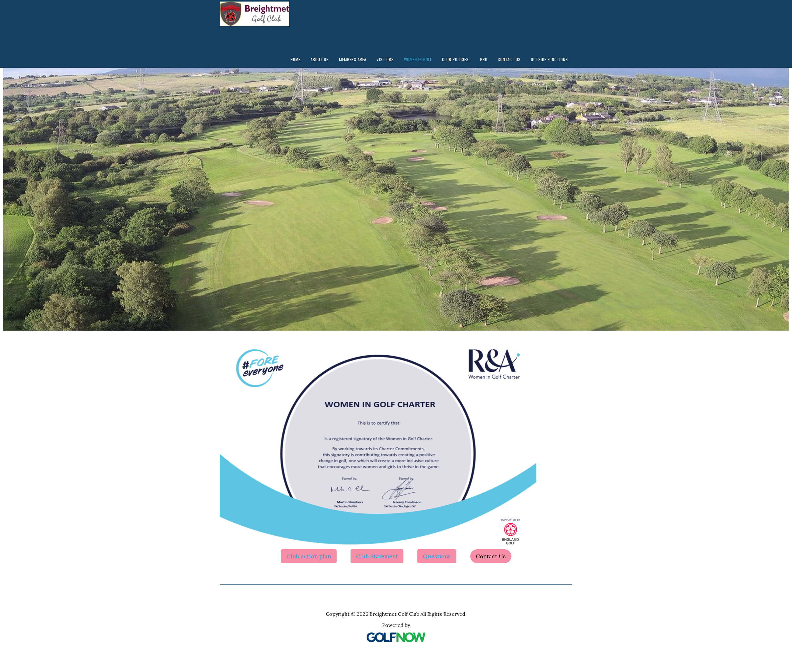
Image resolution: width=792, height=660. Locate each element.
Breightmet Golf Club (261, 17)
